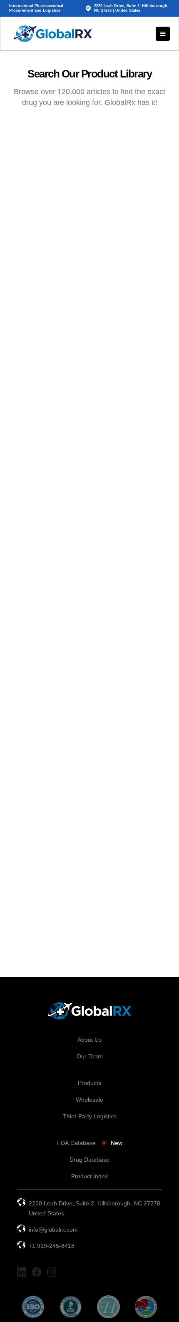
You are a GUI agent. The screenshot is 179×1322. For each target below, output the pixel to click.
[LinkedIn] (21, 1272)
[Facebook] (36, 1272)
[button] (163, 34)
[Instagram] (51, 1272)
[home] (51, 33)
